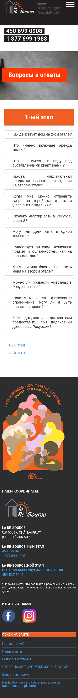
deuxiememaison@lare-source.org (33, 570)
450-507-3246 (12, 575)
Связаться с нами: (16, 674)
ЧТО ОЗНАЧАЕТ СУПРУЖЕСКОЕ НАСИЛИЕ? (36, 667)
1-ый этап (17, 345)
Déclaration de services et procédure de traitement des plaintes (31, 684)
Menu (70, 4)
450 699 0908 (24, 31)
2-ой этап (17, 353)
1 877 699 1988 (26, 38)
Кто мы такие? (13, 643)
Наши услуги (12, 651)
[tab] (39, 134)
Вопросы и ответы (16, 659)
